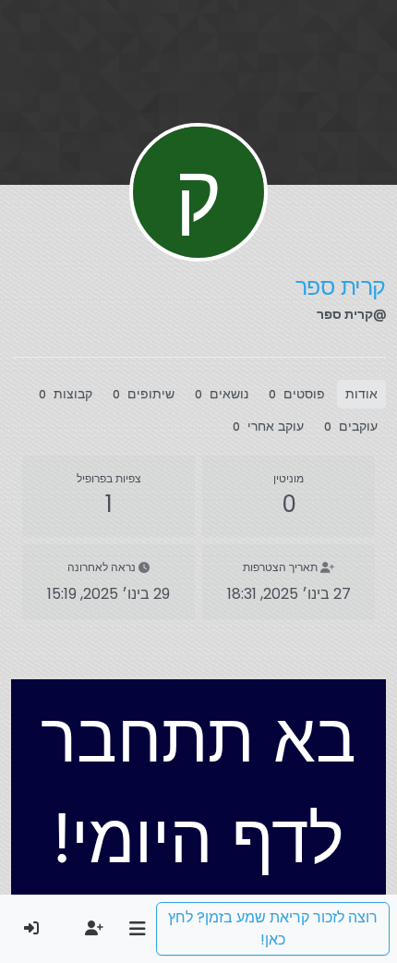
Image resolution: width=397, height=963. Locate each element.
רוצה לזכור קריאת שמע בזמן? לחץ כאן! (273, 928)
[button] (137, 928)
